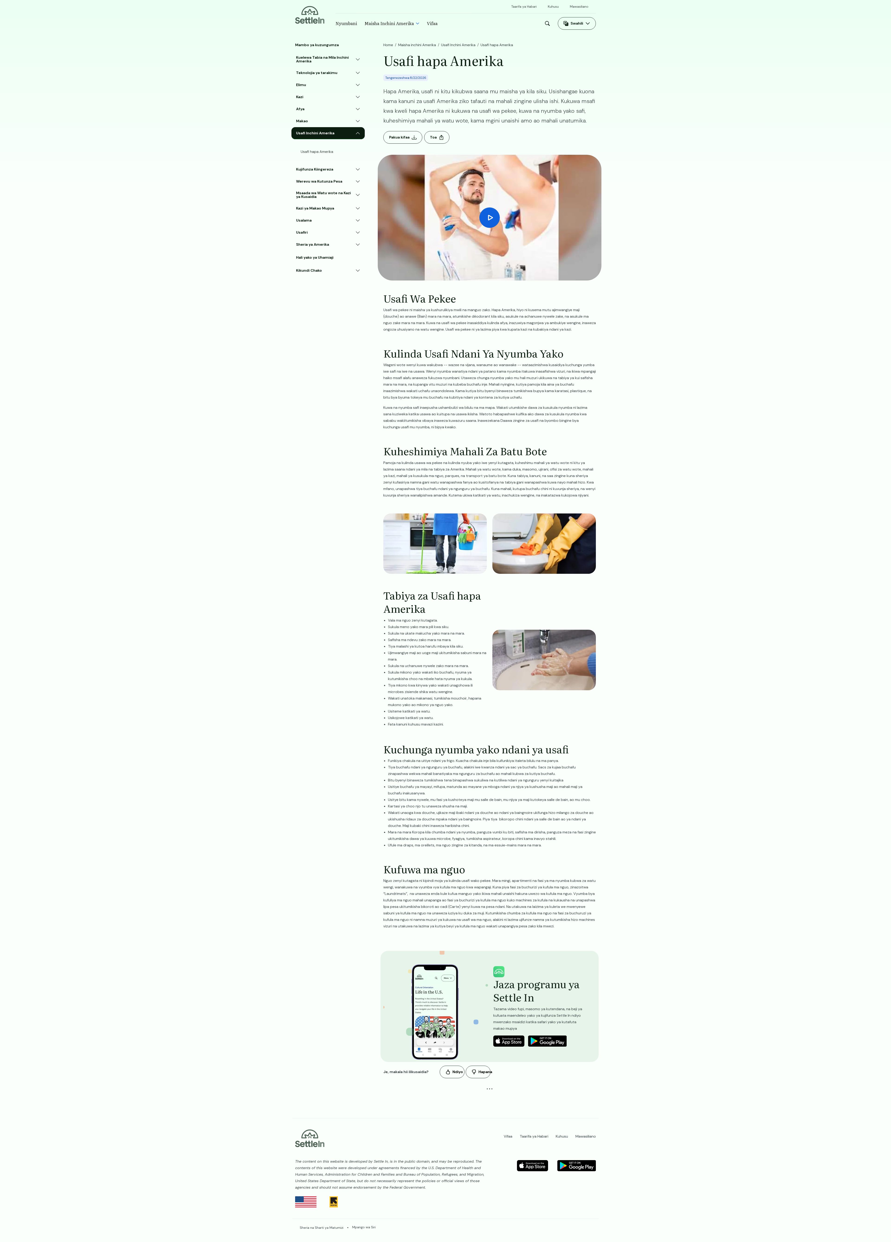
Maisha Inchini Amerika (389, 23)
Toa (433, 137)
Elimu (301, 84)
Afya (300, 108)
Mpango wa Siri (364, 1227)
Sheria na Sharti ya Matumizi (321, 1228)
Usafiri (302, 232)
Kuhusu (553, 6)
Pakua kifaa (399, 137)
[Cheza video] (489, 217)
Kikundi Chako (309, 270)
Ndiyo (457, 1071)
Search (548, 23)
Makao (302, 121)
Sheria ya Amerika (312, 244)
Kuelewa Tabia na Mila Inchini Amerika (322, 59)
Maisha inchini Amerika (417, 44)
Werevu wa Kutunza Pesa (319, 181)
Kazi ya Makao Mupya (315, 208)
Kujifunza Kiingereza (314, 169)
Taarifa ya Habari (524, 6)
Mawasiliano (579, 6)
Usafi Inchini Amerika (315, 133)
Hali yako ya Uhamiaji (314, 257)
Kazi (299, 96)
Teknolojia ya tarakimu (316, 72)
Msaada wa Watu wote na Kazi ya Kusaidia (323, 194)
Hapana (484, 1071)
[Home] (309, 14)
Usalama (304, 220)
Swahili (577, 23)
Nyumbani (346, 23)
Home (388, 44)
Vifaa (432, 23)
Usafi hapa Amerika (317, 151)
